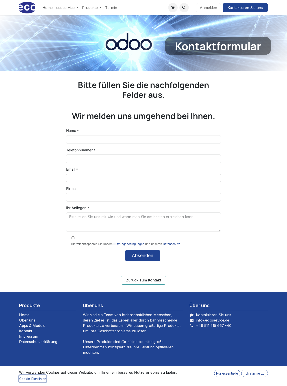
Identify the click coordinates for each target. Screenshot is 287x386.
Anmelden (208, 7)
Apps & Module (32, 325)
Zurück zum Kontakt (143, 280)
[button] (184, 7)
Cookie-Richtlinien (32, 379)
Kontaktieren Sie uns (245, 7)
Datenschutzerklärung (38, 341)
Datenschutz (171, 244)
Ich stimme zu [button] (255, 373)
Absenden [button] (142, 255)
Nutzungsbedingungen (128, 244)
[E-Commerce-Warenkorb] (173, 7)
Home (24, 315)
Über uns (27, 320)
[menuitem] (47, 7)
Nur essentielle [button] (227, 373)
